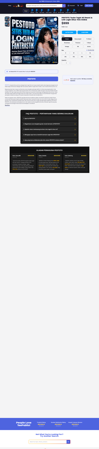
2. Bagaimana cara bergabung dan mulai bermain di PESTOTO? (41, 124)
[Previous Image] (13, 42)
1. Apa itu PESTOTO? (29, 118)
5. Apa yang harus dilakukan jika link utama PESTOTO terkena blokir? (43, 140)
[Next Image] (55, 42)
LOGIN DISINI (84, 32)
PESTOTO (32, 79)
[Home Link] (18, 5)
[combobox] (44, 5)
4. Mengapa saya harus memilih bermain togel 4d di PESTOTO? (41, 134)
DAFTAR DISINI (69, 32)
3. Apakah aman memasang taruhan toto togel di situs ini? (40, 129)
